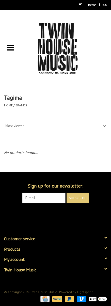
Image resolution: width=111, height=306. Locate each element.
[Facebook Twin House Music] (50, 214)
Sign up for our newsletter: (55, 186)
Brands (21, 105)
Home (8, 105)
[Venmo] (81, 299)
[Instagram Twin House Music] (60, 214)
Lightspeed (85, 292)
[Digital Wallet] (97, 299)
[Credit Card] (44, 299)
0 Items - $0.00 (96, 5)
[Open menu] (10, 47)
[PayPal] (56, 299)
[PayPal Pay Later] (69, 299)
